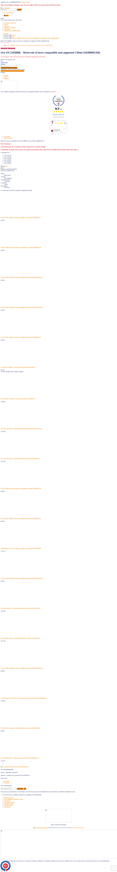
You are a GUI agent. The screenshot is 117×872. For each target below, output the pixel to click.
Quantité (3, 64)
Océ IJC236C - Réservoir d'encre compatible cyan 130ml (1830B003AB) (21, 217)
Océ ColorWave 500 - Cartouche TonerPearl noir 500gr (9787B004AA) (20, 458)
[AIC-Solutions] (5, 8)
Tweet (5, 77)
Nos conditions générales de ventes (13, 799)
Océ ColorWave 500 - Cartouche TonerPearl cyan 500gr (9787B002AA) (20, 638)
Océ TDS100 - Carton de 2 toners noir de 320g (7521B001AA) (18, 398)
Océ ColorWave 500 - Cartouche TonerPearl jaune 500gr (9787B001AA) (21, 608)
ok (24, 788)
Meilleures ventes (9, 804)
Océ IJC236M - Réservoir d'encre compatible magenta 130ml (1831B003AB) (22, 307)
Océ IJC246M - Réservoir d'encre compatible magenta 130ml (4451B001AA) (22, 277)
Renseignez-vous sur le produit (12, 71)
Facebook (6, 781)
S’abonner (20, 788)
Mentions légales (8, 797)
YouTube (6, 782)
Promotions (7, 801)
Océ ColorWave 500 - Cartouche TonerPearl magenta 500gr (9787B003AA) (21, 428)
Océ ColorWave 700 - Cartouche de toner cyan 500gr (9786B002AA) (20, 758)
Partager (3, 72)
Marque (3, 166)
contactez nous (25, 2)
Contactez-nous (8, 805)
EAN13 (3, 170)
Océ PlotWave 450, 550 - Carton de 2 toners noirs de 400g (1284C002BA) (21, 548)
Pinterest (6, 78)
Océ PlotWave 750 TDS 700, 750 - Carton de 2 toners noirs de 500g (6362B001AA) (24, 698)
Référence (3, 169)
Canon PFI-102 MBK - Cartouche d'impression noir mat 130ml (18, 367)
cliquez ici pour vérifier (77, 827)
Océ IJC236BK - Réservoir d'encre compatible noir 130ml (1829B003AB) (21, 247)
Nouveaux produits (9, 802)
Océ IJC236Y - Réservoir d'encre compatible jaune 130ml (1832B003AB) (21, 337)
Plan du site (7, 807)
